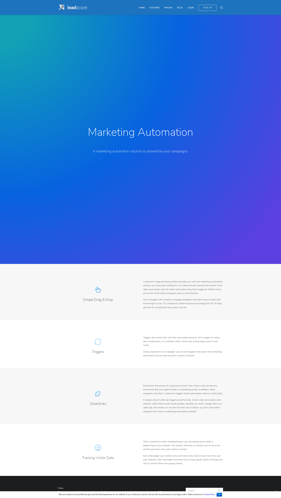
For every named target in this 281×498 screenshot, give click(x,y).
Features (155, 7)
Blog (180, 7)
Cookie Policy (209, 494)
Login (191, 7)
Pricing (168, 7)
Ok (219, 495)
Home (142, 7)
